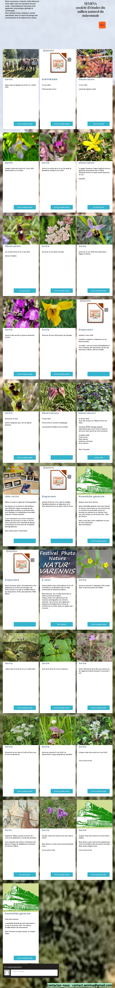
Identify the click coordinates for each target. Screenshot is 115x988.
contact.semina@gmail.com (92, 985)
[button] (25, 541)
